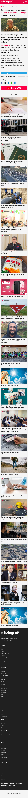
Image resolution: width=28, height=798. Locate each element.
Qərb (2, 775)
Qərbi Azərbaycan (5, 653)
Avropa (2, 714)
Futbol (2, 754)
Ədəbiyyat (3, 736)
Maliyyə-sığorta (4, 675)
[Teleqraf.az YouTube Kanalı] (14, 88)
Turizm (2, 681)
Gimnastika (3, 748)
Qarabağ (3, 661)
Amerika (3, 708)
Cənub (2, 777)
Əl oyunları (3, 752)
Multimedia (19, 783)
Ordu (2, 649)
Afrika (2, 706)
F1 (1, 746)
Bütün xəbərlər (4, 783)
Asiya (2, 710)
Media (2, 696)
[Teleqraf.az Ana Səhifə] (6, 1)
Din (1, 698)
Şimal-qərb (3, 769)
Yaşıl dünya (3, 692)
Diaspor (2, 651)
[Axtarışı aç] (23, 2)
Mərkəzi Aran (4, 767)
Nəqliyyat (3, 679)
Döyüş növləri (4, 750)
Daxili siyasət (4, 659)
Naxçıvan (3, 779)
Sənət (2, 738)
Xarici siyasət (4, 657)
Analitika (3, 663)
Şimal (2, 771)
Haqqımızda (4, 785)
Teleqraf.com (5, 45)
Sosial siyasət (4, 688)
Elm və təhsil (3, 690)
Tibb (2, 694)
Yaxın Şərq (3, 712)
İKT (1, 677)
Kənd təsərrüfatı (4, 671)
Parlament (3, 655)
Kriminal (3, 725)
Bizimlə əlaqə (12, 785)
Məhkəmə (3, 723)
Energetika (3, 673)
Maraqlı (2, 727)
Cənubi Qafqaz (4, 716)
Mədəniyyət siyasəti (5, 734)
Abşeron (3, 773)
